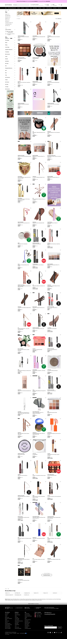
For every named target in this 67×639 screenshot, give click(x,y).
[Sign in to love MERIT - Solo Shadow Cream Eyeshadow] (31, 229)
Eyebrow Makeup (22, 599)
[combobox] (21, 5)
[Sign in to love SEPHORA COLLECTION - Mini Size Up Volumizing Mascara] (60, 335)
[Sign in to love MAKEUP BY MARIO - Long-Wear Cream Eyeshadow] (45, 67)
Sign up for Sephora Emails (48, 625)
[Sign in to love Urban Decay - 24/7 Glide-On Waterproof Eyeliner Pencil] (45, 162)
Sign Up (60, 627)
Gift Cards (6, 622)
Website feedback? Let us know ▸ (33, 603)
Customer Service (27, 613)
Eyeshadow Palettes (11, 600)
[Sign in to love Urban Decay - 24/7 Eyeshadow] (45, 439)
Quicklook (24, 34)
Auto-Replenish (17, 622)
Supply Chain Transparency (8, 618)
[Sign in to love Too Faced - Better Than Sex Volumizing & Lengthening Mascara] (60, 229)
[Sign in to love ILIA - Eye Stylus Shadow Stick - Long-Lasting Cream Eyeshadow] (31, 314)
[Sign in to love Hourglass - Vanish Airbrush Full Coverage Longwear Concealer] (60, 439)
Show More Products (47, 575)
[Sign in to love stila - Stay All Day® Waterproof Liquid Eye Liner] (45, 271)
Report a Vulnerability (7, 628)
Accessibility (14, 633)
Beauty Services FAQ (27, 622)
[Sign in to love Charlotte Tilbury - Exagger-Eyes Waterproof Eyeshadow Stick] (45, 22)
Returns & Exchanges (27, 614)
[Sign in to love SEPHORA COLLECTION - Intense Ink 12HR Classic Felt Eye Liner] (45, 314)
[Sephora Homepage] (8, 5)
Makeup (6, 10)
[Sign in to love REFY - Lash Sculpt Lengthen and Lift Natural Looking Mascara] (31, 523)
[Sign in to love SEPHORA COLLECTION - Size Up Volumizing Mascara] (60, 376)
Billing (25, 618)
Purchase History (17, 618)
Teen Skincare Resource (28, 628)
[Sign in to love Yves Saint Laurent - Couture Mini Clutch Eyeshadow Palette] (31, 565)
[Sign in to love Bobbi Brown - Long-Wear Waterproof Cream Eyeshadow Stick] (60, 117)
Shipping (26, 617)
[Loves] (59, 4)
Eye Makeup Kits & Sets (27, 600)
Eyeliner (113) (7, 14)
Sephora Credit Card (17, 614)
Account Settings (17, 619)
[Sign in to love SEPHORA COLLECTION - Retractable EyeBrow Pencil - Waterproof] (31, 481)
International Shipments (28, 619)
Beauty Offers (16, 623)
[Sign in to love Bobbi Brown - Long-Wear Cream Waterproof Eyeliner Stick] (60, 544)
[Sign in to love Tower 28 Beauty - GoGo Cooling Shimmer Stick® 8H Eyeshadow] (60, 208)
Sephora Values (7, 617)
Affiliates (6, 619)
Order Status (16, 617)
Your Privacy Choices (22, 633)
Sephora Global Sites (7, 623)
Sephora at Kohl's (27, 623)
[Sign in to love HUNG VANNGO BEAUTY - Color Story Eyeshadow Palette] (60, 460)
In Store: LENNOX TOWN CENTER (10, 32)
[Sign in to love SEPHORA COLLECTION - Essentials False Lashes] (31, 439)
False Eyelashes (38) (8, 24)
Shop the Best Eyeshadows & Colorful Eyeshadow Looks (46, 599)
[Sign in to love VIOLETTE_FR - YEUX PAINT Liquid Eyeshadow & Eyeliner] (45, 523)
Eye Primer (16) (7, 25)
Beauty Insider (16, 613)
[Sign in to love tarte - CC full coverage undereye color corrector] (45, 544)
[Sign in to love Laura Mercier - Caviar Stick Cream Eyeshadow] (60, 314)
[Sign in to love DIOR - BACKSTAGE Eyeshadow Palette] (60, 398)
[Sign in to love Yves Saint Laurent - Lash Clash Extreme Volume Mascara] (45, 250)
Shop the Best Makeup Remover (15, 599)
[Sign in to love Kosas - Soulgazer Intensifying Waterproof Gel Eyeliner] (31, 250)
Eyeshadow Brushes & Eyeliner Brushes (31, 599)
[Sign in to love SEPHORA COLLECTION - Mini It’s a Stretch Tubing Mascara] (60, 293)
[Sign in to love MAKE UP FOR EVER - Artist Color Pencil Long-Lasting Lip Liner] (31, 208)
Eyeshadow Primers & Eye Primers (19, 600)
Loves (15, 625)
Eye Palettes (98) (7, 15)
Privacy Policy (7, 633)
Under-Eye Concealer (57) (9, 22)
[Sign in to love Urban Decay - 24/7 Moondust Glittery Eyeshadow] (60, 356)
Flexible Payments (27, 625)
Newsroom (6, 614)
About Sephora (7, 613)
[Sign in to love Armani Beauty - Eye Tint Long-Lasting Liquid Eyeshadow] (60, 67)
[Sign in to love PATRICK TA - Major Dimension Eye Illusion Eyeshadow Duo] (31, 376)
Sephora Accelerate (7, 625)
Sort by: (58, 18)
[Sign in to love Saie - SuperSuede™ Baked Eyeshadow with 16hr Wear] (45, 117)
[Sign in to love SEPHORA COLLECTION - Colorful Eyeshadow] (45, 44)
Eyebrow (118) (7, 18)
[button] (9, 38)
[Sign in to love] (60, 22)
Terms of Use (10, 633)
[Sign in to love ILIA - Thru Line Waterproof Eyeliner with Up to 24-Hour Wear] (45, 184)
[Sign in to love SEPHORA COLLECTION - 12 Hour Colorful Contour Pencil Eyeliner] (60, 89)
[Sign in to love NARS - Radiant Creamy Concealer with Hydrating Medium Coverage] (45, 481)
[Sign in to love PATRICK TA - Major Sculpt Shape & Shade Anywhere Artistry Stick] (31, 419)
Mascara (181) (7, 19)
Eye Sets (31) (7, 21)
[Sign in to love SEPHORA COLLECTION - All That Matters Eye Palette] (31, 44)
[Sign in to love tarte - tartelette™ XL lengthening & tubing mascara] (45, 460)
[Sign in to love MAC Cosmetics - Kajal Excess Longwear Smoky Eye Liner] (45, 293)
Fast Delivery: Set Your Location (11, 34)
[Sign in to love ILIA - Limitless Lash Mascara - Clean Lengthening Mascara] (60, 523)
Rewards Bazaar (17, 624)
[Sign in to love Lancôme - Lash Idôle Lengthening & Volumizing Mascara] (60, 481)
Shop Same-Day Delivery (18, 628)
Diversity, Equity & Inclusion (8, 624)
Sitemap (18, 633)
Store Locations (27, 624)
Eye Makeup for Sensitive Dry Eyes (37, 600)
